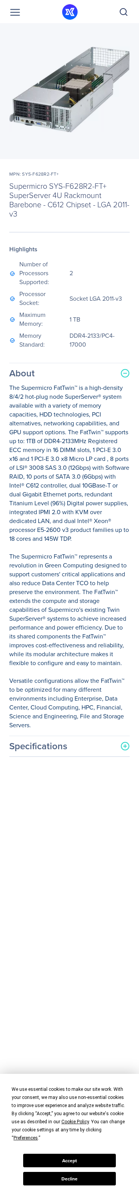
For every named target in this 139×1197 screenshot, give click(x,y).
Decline (69, 1178)
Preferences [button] (26, 1138)
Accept (69, 1160)
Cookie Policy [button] (75, 1121)
